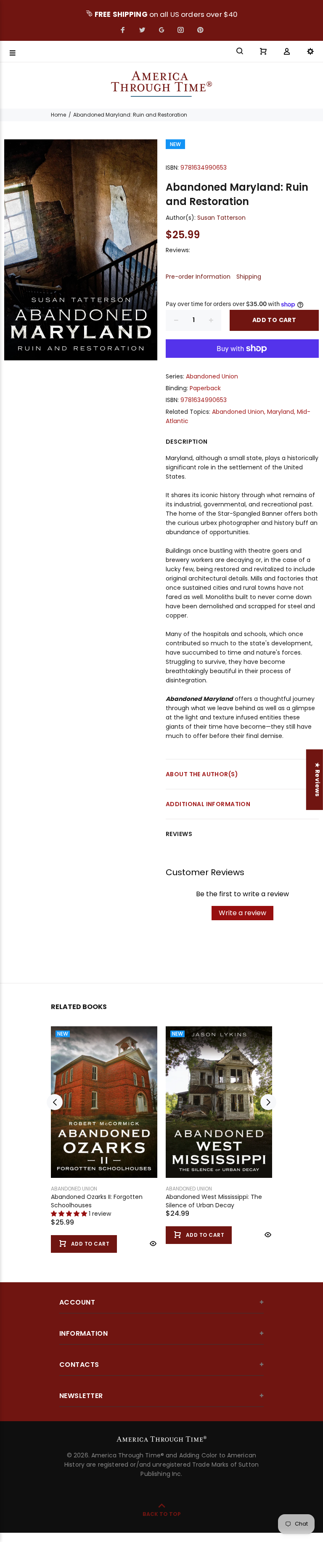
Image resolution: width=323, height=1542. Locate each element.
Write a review (242, 913)
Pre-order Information (198, 276)
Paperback (205, 388)
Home (58, 114)
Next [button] (268, 1102)
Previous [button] (55, 1102)
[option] (104, 1131)
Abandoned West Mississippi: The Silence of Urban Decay (214, 1201)
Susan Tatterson (221, 217)
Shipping (248, 276)
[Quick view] (152, 1243)
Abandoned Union (212, 376)
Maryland (280, 411)
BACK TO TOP (162, 1514)
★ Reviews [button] (317, 779)
